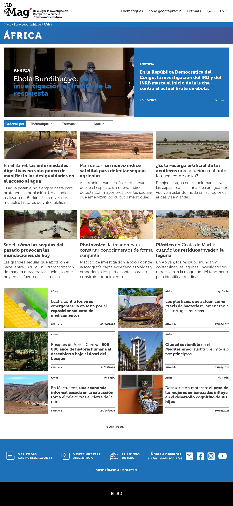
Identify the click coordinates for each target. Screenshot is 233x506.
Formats (194, 11)
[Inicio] (36, 11)
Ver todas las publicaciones (35, 456)
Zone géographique (165, 11)
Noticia (148, 64)
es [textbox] (222, 11)
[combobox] (223, 11)
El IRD (116, 493)
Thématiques (132, 11)
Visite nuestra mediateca (87, 456)
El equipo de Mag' (131, 456)
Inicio (7, 24)
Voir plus (115, 426)
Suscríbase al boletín (116, 470)
